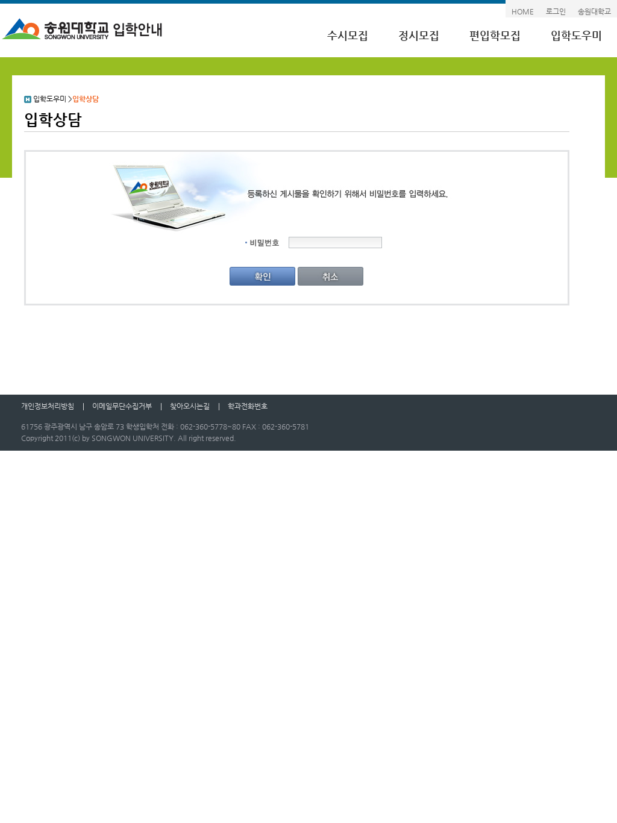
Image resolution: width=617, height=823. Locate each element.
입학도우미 (576, 35)
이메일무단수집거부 (122, 406)
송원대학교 (594, 11)
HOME (523, 11)
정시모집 (418, 35)
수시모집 (347, 35)
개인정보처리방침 (47, 406)
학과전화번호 (248, 406)
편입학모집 (495, 35)
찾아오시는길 (190, 406)
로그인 (556, 11)
